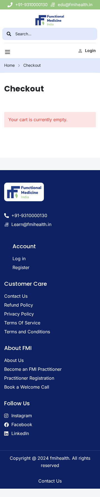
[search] (8, 34)
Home (9, 65)
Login (90, 50)
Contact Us (50, 481)
